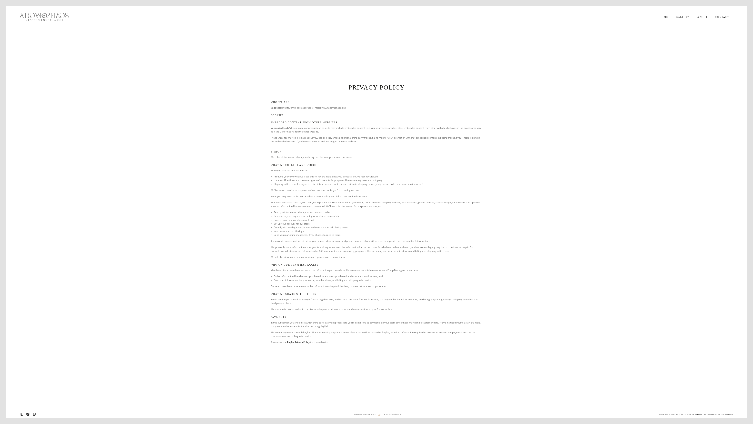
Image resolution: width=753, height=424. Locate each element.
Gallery (682, 17)
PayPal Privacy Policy (298, 342)
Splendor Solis (701, 414)
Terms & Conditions (392, 414)
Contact (722, 17)
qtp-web (729, 414)
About (702, 17)
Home (663, 17)
